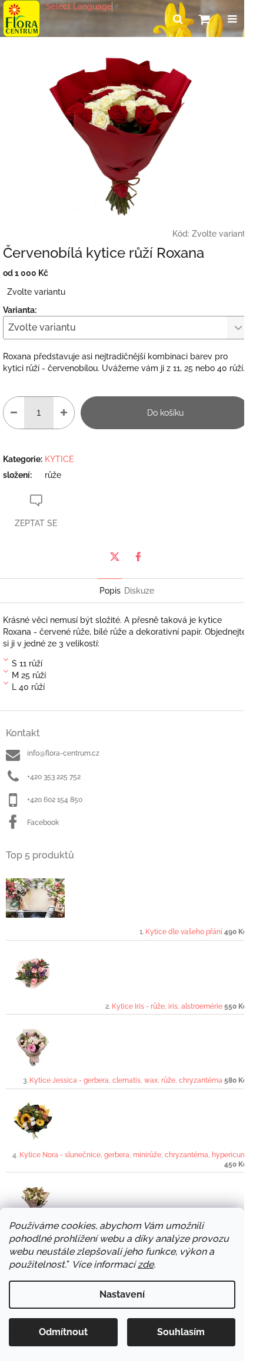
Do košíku (165, 412)
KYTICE (59, 459)
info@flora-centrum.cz (63, 753)
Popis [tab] (110, 590)
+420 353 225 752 (54, 777)
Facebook (43, 822)
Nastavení (122, 1294)
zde (146, 1264)
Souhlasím (181, 1332)
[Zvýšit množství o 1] (64, 413)
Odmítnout (63, 1332)
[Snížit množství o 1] (14, 413)
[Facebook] (138, 556)
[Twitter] (114, 556)
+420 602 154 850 (54, 800)
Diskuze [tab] (139, 590)
